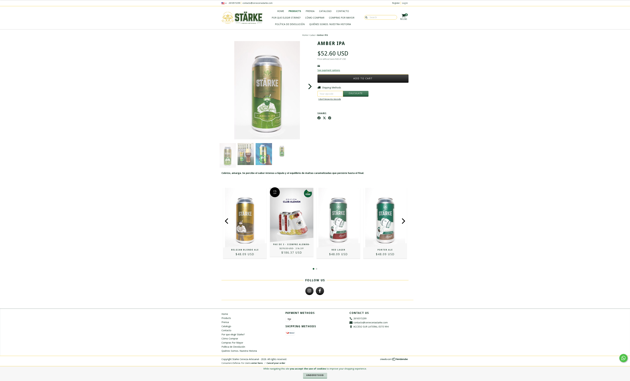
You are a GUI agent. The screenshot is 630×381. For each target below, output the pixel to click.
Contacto (342, 11)
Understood (315, 375)
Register (396, 3)
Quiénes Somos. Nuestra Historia (330, 24)
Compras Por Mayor (341, 17)
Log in (405, 3)
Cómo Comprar (314, 17)
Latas (312, 35)
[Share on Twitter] (324, 118)
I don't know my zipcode (329, 99)
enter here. (257, 363)
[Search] (365, 17)
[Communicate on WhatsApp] (623, 358)
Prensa (310, 11)
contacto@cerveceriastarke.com (257, 3)
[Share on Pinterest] (329, 118)
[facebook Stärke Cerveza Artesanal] (320, 291)
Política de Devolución (290, 24)
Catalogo (325, 11)
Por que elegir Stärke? (286, 17)
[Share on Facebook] (319, 118)
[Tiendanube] (394, 360)
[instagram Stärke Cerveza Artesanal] (309, 291)
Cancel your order (276, 363)
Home (280, 11)
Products (295, 11)
